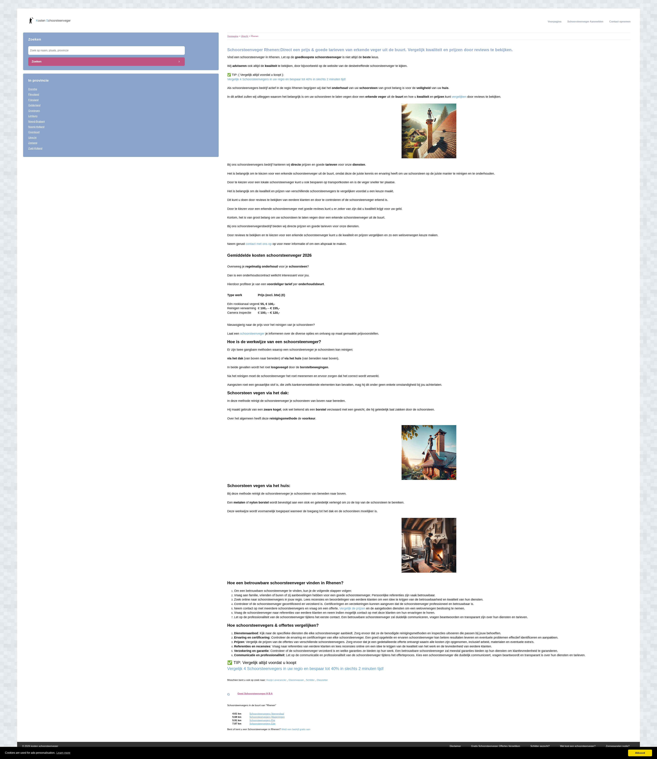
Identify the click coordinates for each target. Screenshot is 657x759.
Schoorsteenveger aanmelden (585, 21)
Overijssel (34, 132)
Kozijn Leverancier (276, 680)
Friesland (33, 99)
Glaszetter (322, 680)
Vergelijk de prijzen (352, 608)
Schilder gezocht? (540, 746)
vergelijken (459, 96)
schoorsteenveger (252, 333)
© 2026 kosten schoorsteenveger (40, 746)
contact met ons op (259, 244)
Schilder (310, 680)
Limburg (32, 115)
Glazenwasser (296, 680)
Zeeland (32, 142)
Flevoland (33, 94)
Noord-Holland (36, 126)
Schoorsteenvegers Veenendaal (266, 713)
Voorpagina (554, 21)
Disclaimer (455, 746)
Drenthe (32, 89)
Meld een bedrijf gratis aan (295, 729)
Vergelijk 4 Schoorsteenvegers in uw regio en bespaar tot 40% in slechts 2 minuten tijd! (286, 79)
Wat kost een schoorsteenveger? (578, 746)
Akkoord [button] (640, 752)
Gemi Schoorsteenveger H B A (255, 693)
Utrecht (32, 137)
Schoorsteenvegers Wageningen (267, 717)
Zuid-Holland (35, 148)
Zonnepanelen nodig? (618, 746)
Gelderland (34, 105)
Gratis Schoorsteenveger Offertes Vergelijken (495, 746)
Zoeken (36, 61)
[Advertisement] (121, 188)
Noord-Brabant (36, 121)
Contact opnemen (619, 21)
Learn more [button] (63, 752)
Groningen (34, 110)
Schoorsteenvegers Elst (262, 720)
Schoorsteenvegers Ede (262, 723)
